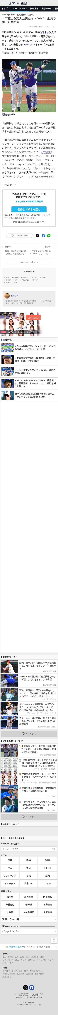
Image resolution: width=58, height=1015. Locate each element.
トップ (5, 8)
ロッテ (47, 883)
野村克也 (10, 904)
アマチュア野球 (9, 974)
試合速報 (34, 8)
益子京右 (34, 277)
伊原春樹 (47, 912)
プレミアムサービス (23, 994)
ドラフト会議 (17, 971)
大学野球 (29, 974)
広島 (10, 860)
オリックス (10, 883)
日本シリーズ (37, 280)
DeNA (26, 44)
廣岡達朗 (28, 897)
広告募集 (19, 998)
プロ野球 (6, 971)
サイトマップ (24, 996)
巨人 (10, 868)
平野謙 (28, 904)
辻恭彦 (10, 912)
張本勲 (10, 897)
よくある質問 (38, 994)
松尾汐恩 (25, 277)
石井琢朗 (46, 152)
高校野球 (20, 974)
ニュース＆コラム (19, 8)
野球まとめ (7, 977)
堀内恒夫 (47, 904)
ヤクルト (47, 868)
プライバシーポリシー (33, 998)
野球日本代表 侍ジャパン (34, 971)
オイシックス (8, 963)
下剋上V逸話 (25, 280)
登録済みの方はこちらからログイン (29, 222)
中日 (28, 868)
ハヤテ (50, 960)
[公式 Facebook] (31, 987)
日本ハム (28, 883)
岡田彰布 (47, 897)
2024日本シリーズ (11, 282)
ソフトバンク (47, 32)
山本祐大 (44, 277)
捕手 (16, 280)
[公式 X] (25, 987)
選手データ (47, 8)
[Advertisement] (29, 527)
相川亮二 (8, 280)
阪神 (28, 860)
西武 (28, 875)
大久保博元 (28, 912)
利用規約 (35, 996)
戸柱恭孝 (6, 114)
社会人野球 (39, 974)
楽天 (47, 875)
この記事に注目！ (22, 235)
